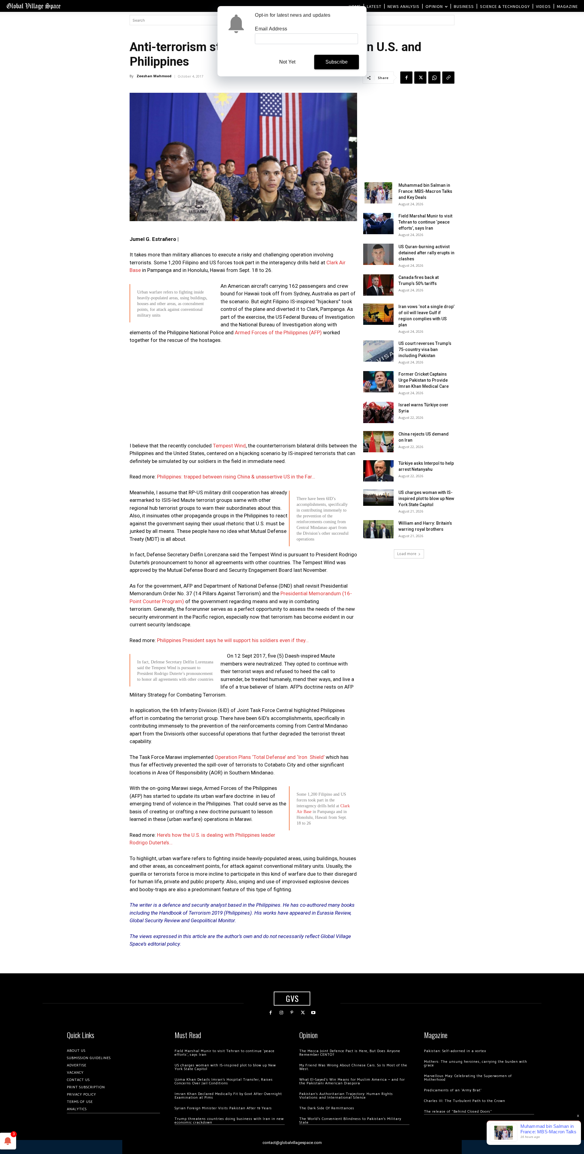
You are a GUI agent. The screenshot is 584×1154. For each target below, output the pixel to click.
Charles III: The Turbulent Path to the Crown (464, 1101)
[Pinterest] (292, 1013)
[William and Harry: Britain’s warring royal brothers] (378, 529)
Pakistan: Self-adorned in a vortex (455, 1051)
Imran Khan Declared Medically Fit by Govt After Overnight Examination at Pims (228, 1095)
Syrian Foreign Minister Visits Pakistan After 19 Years (223, 1108)
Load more (406, 553)
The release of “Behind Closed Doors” (458, 1111)
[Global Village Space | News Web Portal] (33, 6)
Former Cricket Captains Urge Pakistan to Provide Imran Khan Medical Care (423, 380)
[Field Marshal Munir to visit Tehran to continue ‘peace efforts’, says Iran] (378, 223)
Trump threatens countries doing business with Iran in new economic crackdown (229, 1120)
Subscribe (336, 61)
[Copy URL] (448, 77)
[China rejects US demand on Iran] (378, 441)
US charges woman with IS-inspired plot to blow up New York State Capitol (426, 498)
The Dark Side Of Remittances (326, 1108)
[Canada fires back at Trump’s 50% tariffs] (378, 285)
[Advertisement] (243, 394)
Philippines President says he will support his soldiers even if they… (233, 640)
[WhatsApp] (434, 77)
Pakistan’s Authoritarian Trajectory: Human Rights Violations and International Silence (346, 1095)
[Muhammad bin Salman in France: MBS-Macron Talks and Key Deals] (378, 192)
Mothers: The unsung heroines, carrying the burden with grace (475, 1063)
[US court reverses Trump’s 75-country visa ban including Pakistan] (378, 351)
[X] (420, 77)
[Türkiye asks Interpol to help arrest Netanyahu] (378, 470)
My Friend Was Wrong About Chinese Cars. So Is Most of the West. (353, 1067)
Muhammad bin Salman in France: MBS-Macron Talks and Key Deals (425, 191)
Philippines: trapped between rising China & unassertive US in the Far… (236, 477)
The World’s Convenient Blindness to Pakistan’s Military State (350, 1120)
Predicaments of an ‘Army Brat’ (452, 1090)
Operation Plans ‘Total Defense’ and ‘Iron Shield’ (270, 757)
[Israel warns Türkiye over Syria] (378, 412)
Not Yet (287, 61)
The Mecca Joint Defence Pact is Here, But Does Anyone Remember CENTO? (349, 1053)
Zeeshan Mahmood (154, 76)
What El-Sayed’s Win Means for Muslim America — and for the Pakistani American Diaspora (352, 1081)
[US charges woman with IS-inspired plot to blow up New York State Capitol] (378, 497)
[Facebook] (406, 77)
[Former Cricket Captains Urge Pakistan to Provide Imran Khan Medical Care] (378, 381)
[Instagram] (281, 1013)
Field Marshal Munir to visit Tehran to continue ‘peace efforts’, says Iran (425, 222)
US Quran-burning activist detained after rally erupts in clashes (426, 252)
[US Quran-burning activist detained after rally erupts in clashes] (378, 254)
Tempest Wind (229, 446)
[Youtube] (313, 1013)
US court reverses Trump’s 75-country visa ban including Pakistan (424, 349)
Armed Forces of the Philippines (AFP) (278, 332)
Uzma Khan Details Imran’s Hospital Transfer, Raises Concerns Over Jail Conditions (224, 1081)
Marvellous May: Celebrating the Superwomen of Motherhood (468, 1078)
